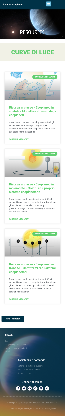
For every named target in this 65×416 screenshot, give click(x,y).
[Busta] (47, 388)
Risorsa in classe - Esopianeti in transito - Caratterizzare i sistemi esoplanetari (32, 268)
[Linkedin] (41, 388)
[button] (48, 3)
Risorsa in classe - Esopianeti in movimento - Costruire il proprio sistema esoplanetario (32, 188)
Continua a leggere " (19, 139)
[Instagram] (35, 388)
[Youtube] (30, 388)
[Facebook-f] (18, 388)
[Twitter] (24, 388)
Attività (9, 335)
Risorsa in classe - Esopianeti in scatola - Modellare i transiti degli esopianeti (32, 111)
